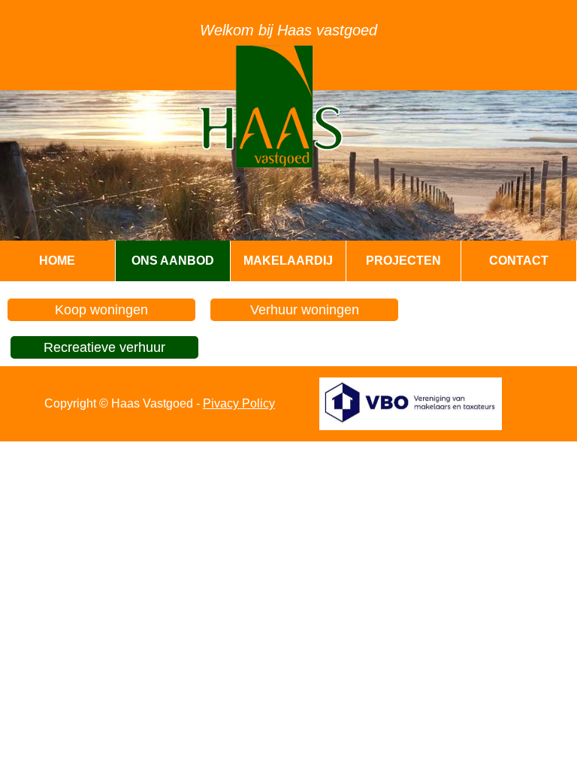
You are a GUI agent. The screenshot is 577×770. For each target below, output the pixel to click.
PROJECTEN (403, 260)
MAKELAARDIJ (288, 260)
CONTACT (518, 260)
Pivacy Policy (239, 403)
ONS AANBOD (172, 260)
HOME (57, 260)
